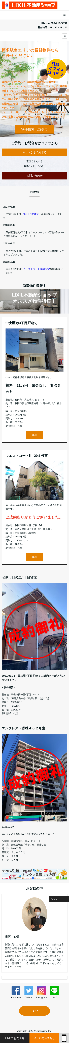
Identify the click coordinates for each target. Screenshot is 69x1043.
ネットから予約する (34, 152)
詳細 (34, 435)
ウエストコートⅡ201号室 (36, 269)
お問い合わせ (34, 175)
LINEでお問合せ (14, 1038)
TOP (34, 1011)
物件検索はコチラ (34, 129)
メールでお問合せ (44, 1038)
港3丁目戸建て (31, 214)
